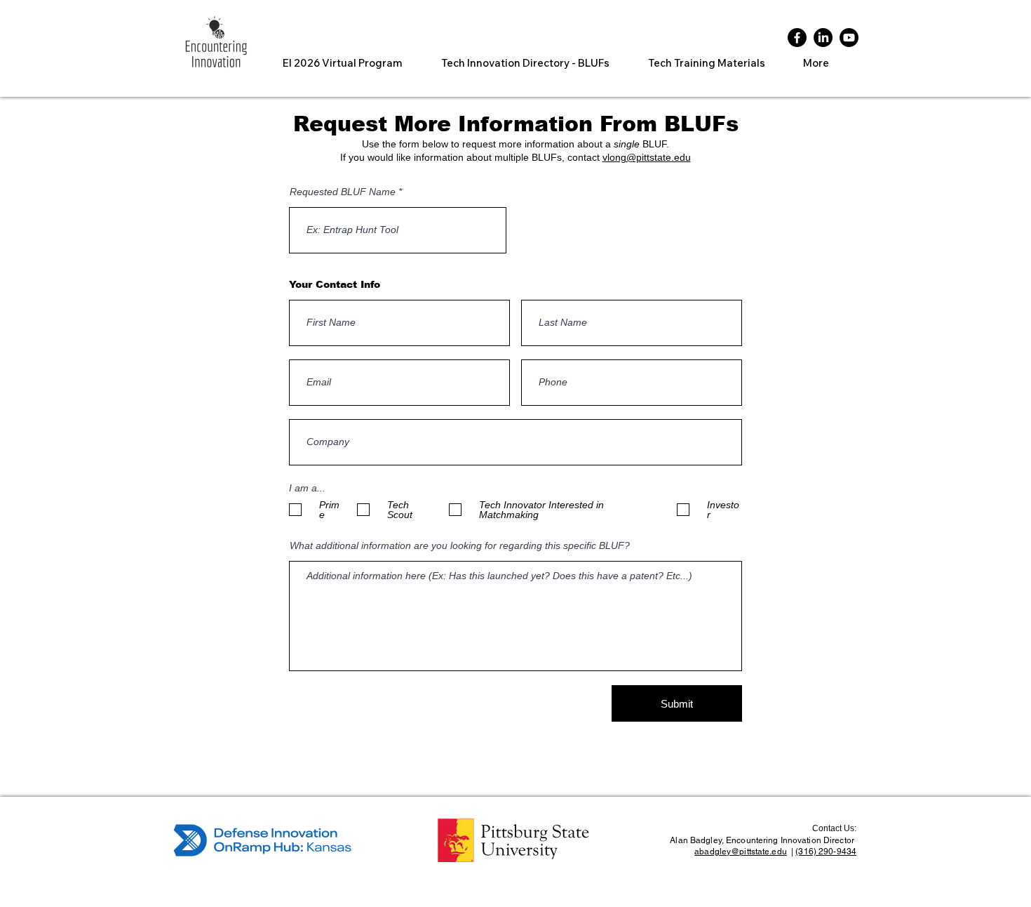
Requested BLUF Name (343, 192)
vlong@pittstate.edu (646, 157)
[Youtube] (849, 37)
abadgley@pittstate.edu (740, 851)
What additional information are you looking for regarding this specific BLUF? (460, 545)
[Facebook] (797, 37)
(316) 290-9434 (825, 851)
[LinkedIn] (823, 37)
